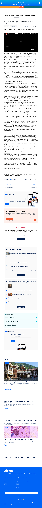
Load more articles (21, 307)
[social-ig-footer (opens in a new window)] (23, 499)
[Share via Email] (35, 26)
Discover (5, 486)
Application (17, 483)
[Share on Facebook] (30, 26)
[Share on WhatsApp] (37, 26)
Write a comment (21, 239)
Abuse (6, 427)
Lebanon (6, 408)
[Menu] (6, 3)
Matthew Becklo (16, 17)
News (5, 11)
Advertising (17, 488)
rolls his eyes (7, 153)
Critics (8, 75)
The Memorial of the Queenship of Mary (24, 4)
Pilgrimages (7, 362)
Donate (20, 6)
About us (14, 502)
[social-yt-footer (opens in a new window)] (18, 499)
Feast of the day (10, 317)
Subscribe (9, 6)
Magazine (17, 484)
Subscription (18, 486)
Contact (29, 502)
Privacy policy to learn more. (21, 201)
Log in (24, 235)
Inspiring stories (7, 389)
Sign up (7, 203)
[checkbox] (5, 201)
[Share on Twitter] (33, 26)
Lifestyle (5, 483)
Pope (6, 445)
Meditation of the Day (12, 321)
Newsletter (17, 481)
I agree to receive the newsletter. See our (16, 201)
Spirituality (5, 484)
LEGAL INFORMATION (19, 502)
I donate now (9, 218)
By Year (28, 481)
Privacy (11, 504)
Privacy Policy (34, 502)
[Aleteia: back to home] (21, 2)
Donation (17, 487)
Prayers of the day (10, 325)
